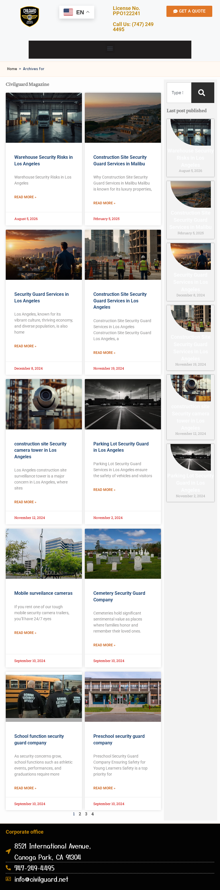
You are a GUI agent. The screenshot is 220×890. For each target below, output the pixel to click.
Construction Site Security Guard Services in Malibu (190, 220)
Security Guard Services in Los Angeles (190, 282)
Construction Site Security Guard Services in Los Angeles (120, 301)
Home (12, 69)
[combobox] (179, 92)
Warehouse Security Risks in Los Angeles (191, 158)
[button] (110, 48)
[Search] (202, 92)
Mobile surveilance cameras (43, 593)
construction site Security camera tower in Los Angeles (40, 450)
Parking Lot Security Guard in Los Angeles (190, 483)
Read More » (25, 197)
